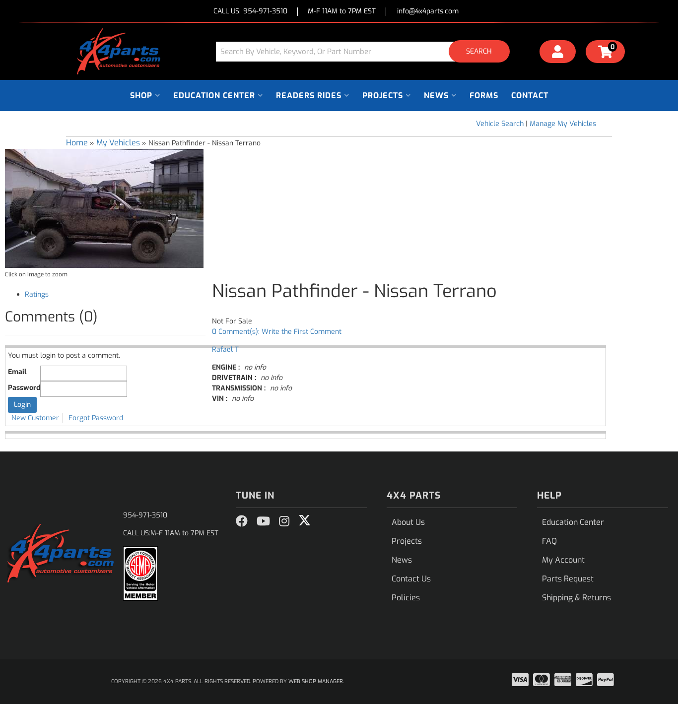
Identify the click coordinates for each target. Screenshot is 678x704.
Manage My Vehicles (563, 123)
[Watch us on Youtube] (263, 521)
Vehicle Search (500, 123)
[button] (366, 51)
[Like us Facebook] (242, 521)
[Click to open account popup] (558, 53)
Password (24, 387)
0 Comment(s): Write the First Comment (276, 331)
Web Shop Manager (315, 681)
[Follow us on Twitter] (304, 520)
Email (17, 372)
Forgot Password (95, 418)
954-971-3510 (145, 515)
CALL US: (250, 11)
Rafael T (225, 349)
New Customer (35, 418)
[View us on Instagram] (284, 521)
